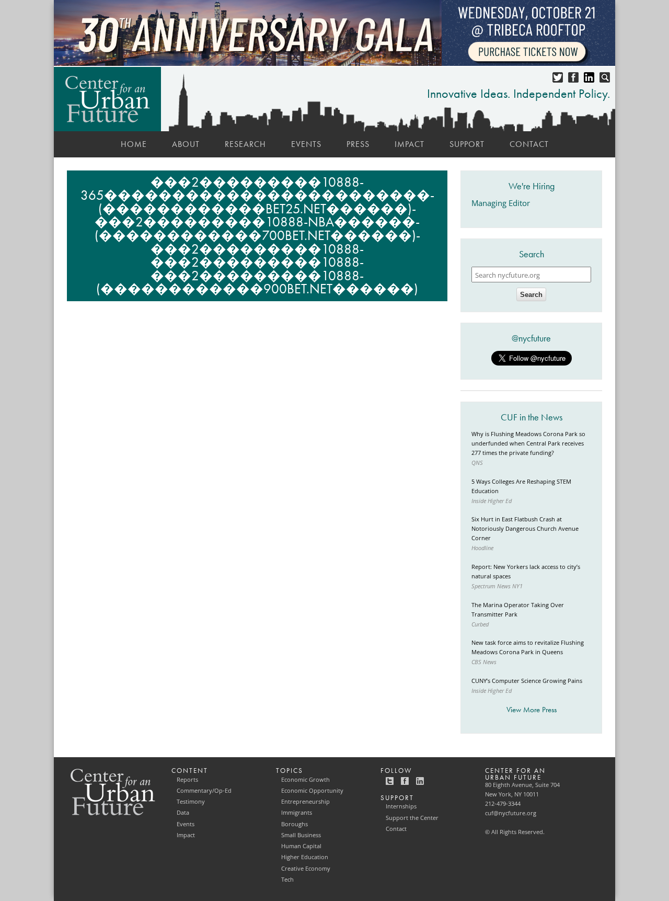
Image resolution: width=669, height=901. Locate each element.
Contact (529, 144)
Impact (409, 144)
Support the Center (412, 818)
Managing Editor (500, 203)
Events (306, 144)
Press (358, 144)
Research (245, 144)
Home (134, 144)
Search (531, 295)
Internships (401, 806)
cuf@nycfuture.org (510, 813)
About (186, 144)
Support (467, 144)
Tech (287, 879)
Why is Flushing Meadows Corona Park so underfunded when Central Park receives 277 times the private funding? (528, 443)
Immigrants (296, 812)
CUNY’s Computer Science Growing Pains (526, 681)
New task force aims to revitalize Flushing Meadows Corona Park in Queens (527, 647)
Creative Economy (305, 868)
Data (183, 812)
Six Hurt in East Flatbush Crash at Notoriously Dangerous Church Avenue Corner (525, 528)
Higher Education (304, 857)
